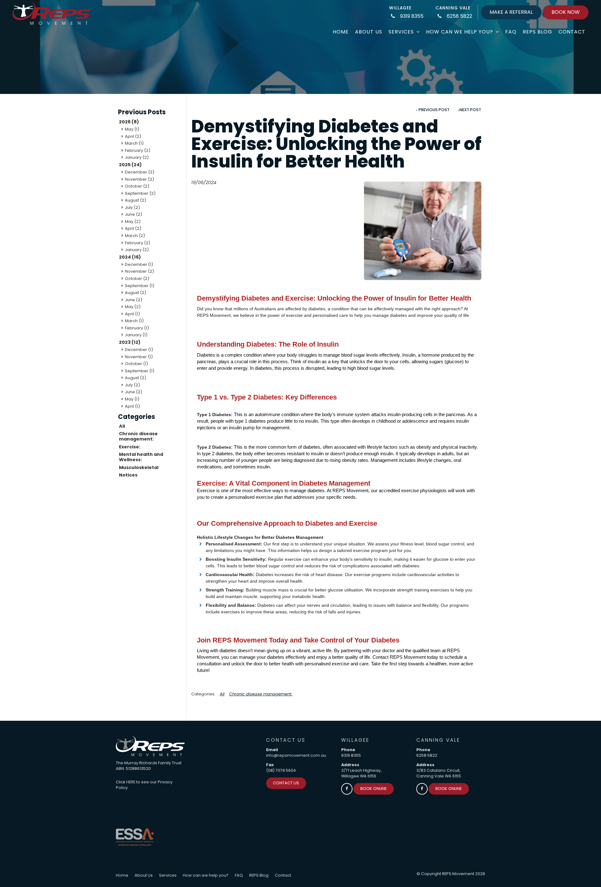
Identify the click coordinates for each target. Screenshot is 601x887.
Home (341, 31)
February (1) (137, 328)
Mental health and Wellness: (141, 457)
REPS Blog (537, 31)
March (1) (134, 143)
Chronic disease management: (138, 436)
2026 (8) (129, 122)
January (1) (136, 335)
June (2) (133, 214)
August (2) (135, 200)
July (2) (132, 207)
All (122, 426)
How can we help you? (459, 31)
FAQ (510, 31)
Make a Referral (511, 12)
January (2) (137, 157)
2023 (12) (130, 342)
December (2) (139, 172)
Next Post (470, 109)
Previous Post (434, 109)
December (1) (139, 264)
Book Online (373, 788)
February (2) (137, 150)
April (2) (133, 136)
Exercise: (129, 447)
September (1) (139, 286)
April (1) (132, 314)
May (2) (133, 221)
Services (401, 31)
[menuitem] (122, 875)
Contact (571, 31)
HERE (130, 782)
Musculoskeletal (138, 467)
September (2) (140, 193)
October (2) (137, 186)
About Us (368, 31)
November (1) (139, 357)
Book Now (566, 12)
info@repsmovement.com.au (296, 755)
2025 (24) (130, 165)
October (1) (136, 364)
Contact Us (286, 783)
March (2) (135, 236)
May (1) (132, 129)
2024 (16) (130, 257)
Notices (128, 475)
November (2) (139, 179)
